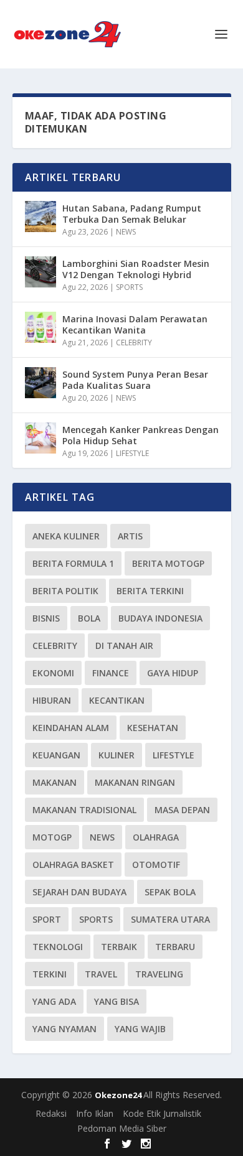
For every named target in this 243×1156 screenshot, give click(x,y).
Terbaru (175, 947)
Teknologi (57, 947)
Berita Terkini (150, 591)
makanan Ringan (135, 782)
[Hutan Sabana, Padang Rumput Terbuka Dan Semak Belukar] (40, 216)
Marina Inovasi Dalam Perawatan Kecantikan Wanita (134, 324)
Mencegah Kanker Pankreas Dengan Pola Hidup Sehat (140, 435)
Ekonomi (53, 673)
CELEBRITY (134, 342)
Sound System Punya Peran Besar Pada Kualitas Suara (135, 379)
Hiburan (51, 700)
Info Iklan (94, 1113)
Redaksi (51, 1113)
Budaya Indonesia (160, 618)
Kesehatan (152, 728)
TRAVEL (101, 974)
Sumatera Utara (170, 919)
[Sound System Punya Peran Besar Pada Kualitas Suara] (40, 382)
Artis (130, 536)
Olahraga (156, 837)
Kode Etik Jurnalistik (162, 1113)
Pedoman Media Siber (121, 1128)
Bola (89, 618)
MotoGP (52, 837)
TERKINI (49, 974)
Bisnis (46, 618)
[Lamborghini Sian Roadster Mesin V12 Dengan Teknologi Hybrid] (40, 271)
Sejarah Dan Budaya (79, 892)
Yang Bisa (116, 1001)
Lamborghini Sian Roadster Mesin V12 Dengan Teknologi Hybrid (135, 269)
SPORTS (129, 287)
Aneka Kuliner (66, 536)
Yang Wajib (140, 1029)
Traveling (159, 974)
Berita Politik (65, 591)
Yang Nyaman (64, 1029)
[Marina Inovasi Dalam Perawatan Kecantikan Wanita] (40, 327)
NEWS (126, 231)
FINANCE (110, 673)
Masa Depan (182, 810)
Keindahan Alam (70, 728)
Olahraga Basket (73, 864)
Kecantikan (117, 700)
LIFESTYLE (132, 453)
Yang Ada (54, 1001)
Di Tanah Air (124, 645)
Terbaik (119, 947)
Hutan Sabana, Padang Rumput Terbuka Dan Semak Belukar (131, 213)
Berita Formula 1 (73, 563)
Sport (46, 919)
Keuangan (56, 755)
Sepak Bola (170, 892)
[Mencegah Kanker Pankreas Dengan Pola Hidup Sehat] (40, 438)
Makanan (54, 782)
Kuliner (116, 755)
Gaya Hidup (172, 673)
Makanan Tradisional (84, 810)
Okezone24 (119, 1095)
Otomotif (156, 864)
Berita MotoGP (168, 563)
